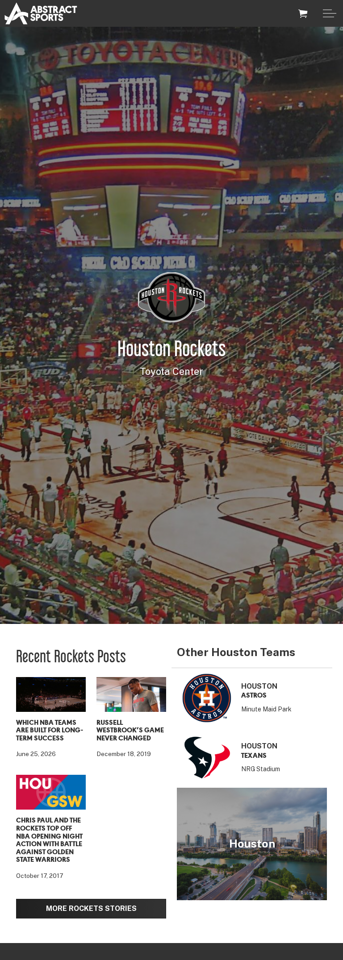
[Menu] (329, 13)
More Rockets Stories (91, 908)
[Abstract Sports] (40, 13)
